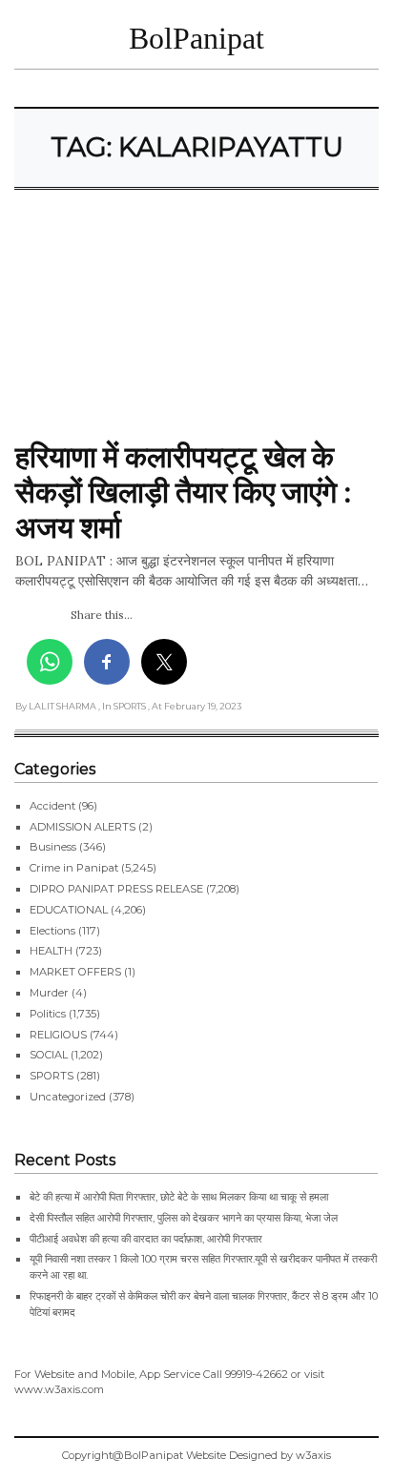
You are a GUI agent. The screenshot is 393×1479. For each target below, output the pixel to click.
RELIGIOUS (58, 1034)
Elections (52, 930)
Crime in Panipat (74, 867)
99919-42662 (256, 1374)
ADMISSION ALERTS (82, 826)
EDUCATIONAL (69, 909)
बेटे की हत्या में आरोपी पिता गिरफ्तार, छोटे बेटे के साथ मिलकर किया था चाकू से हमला (179, 1196)
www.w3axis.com (59, 1389)
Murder (49, 992)
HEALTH (51, 950)
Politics (48, 1013)
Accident (52, 805)
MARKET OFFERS (75, 971)
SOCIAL (49, 1054)
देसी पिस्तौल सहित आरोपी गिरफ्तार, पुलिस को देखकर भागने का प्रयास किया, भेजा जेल (184, 1217)
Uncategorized (68, 1096)
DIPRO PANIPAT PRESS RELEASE (116, 888)
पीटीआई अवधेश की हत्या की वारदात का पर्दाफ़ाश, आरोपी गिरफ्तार (146, 1238)
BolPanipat (196, 38)
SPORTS (51, 1075)
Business (53, 846)
